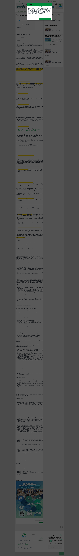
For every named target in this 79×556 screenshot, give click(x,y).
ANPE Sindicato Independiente (42, 6)
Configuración (36, 18)
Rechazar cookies (48, 18)
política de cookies (42, 16)
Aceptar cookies (42, 18)
